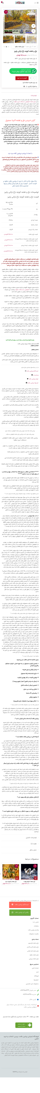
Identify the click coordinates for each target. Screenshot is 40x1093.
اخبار (37, 972)
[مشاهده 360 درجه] (33, 26)
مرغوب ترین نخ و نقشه (15, 438)
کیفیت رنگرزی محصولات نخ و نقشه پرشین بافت (28, 613)
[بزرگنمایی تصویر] (33, 31)
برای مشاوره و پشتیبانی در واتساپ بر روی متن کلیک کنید (20, 340)
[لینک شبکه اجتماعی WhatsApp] (26, 86)
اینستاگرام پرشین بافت (33, 371)
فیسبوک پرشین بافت (33, 383)
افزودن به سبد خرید (22, 78)
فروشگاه (36, 976)
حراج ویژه (36, 980)
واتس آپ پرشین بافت (21, 912)
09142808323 (24, 990)
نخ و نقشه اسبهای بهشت (29, 881)
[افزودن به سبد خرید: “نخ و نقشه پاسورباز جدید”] (17, 878)
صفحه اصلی (35, 968)
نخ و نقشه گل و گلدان (33, 947)
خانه (35, 47)
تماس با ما (36, 922)
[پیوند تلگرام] (24, 86)
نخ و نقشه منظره (19, 47)
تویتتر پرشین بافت (34, 379)
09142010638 (27, 994)
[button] (35, 22)
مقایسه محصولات (34, 934)
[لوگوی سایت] (20, 3)
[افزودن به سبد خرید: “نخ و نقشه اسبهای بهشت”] (36, 878)
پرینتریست (36, 375)
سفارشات (36, 926)
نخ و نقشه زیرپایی (34, 959)
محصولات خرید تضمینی (32, 984)
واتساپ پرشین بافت (33, 930)
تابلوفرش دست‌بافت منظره (22, 290)
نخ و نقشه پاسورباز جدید (10, 881)
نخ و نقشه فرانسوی (33, 943)
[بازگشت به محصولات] (6, 47)
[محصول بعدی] (4, 47)
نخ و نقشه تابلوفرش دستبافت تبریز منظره (25, 102)
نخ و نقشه (29, 47)
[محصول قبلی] (9, 47)
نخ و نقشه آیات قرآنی (33, 951)
